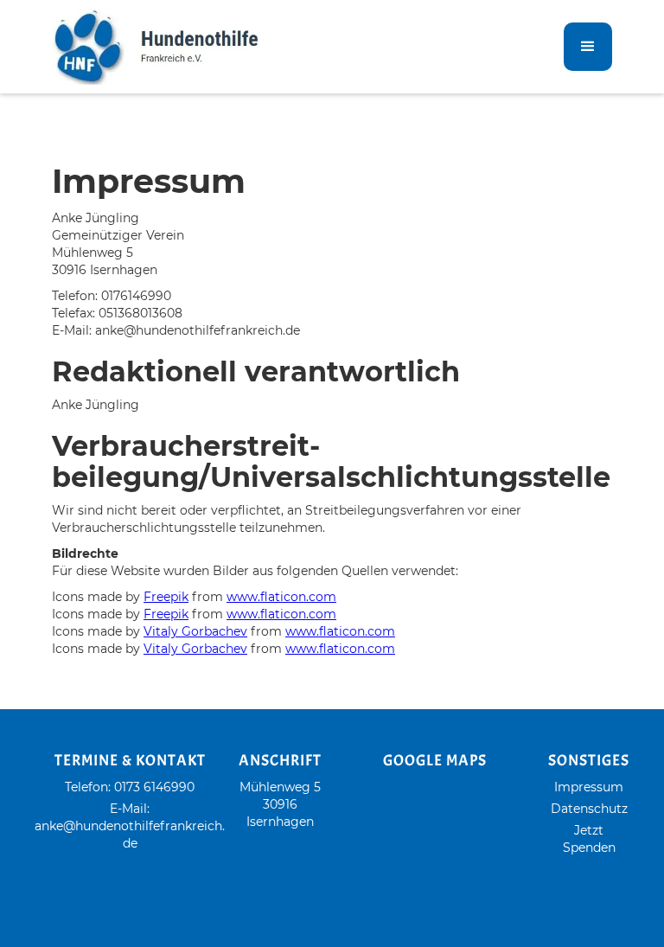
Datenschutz (589, 808)
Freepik (166, 597)
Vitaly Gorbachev (195, 631)
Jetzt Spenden (589, 838)
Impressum (588, 787)
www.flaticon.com (281, 597)
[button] (588, 46)
